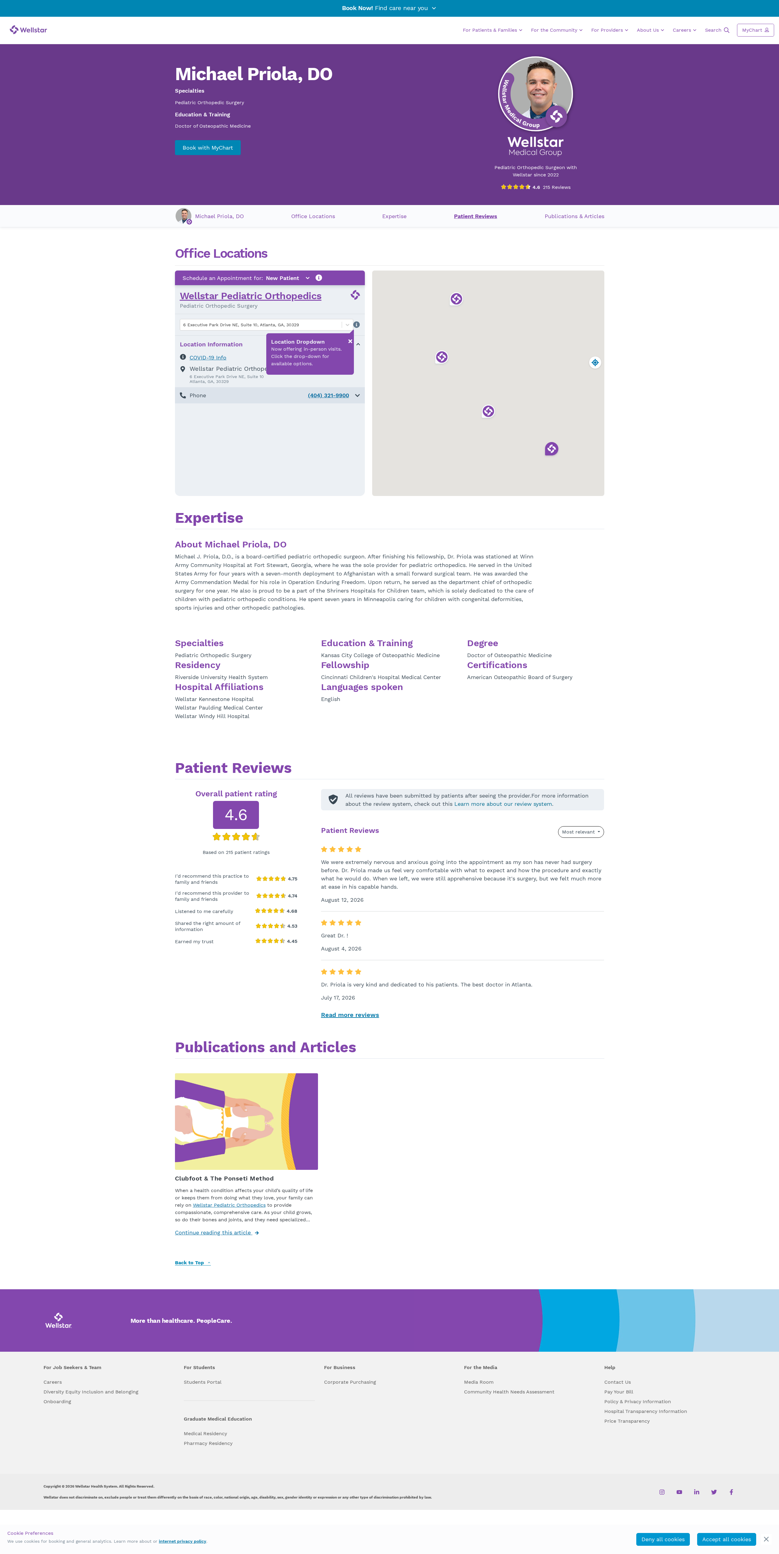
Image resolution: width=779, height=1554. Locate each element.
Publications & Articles (574, 216)
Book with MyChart (208, 147)
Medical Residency (205, 1433)
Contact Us (617, 1382)
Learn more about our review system (503, 804)
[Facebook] (731, 1492)
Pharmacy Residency (208, 1443)
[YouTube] (679, 1492)
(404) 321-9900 (328, 395)
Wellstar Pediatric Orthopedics (251, 296)
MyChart (753, 30)
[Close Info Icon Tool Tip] (350, 341)
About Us (648, 30)
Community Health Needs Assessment (509, 1392)
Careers (683, 30)
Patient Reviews (475, 216)
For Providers (607, 30)
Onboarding (57, 1401)
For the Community (555, 30)
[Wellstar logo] (28, 29)
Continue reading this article (214, 1232)
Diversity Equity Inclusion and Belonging (91, 1392)
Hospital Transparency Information (645, 1411)
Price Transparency (627, 1421)
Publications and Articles (265, 1048)
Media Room (479, 1382)
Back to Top (190, 1263)
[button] (270, 395)
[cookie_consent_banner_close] (766, 1539)
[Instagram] (662, 1492)
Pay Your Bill (618, 1392)
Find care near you (386, 8)
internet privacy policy (182, 1541)
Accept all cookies (726, 1539)
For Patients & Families (491, 30)
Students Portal (203, 1382)
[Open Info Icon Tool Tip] (319, 277)
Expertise (394, 216)
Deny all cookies (663, 1539)
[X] (714, 1492)
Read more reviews (350, 1014)
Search (714, 30)
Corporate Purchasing (350, 1382)
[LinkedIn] (697, 1492)
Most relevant (579, 832)
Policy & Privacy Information (637, 1401)
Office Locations (313, 216)
